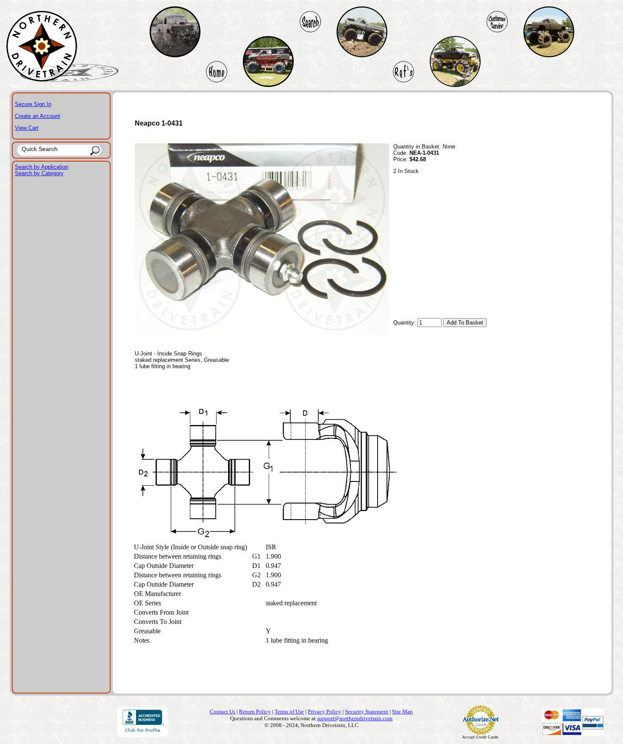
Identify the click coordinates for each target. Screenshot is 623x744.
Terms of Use (289, 711)
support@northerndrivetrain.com (354, 718)
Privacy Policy (324, 711)
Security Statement (366, 711)
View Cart (27, 128)
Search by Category (39, 173)
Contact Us (222, 711)
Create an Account (37, 116)
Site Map (402, 711)
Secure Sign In (33, 104)
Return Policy (255, 711)
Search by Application (41, 167)
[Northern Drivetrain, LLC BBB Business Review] (142, 734)
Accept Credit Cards (480, 737)
